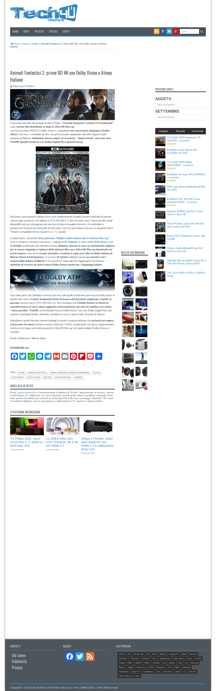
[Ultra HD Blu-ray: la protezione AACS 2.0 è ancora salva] (128, 277)
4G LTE (122, 654)
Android (163, 654)
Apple (183, 654)
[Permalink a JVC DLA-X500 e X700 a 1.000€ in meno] (160, 280)
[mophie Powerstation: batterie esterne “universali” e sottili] (141, 345)
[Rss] (156, 31)
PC (169, 667)
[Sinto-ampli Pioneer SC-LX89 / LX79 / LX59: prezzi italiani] (141, 264)
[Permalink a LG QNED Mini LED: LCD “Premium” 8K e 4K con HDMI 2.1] (62, 434)
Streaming (168, 672)
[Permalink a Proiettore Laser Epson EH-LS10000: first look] (160, 157)
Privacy (17, 667)
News (26, 31)
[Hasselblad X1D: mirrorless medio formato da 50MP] (141, 291)
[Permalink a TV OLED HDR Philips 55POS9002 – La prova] (160, 169)
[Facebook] (163, 31)
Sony (158, 672)
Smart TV (136, 672)
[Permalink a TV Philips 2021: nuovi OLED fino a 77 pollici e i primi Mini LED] (27, 434)
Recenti (180, 131)
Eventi (66, 31)
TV (184, 672)
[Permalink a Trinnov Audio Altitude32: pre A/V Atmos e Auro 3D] (160, 255)
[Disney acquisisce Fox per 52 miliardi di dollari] (128, 385)
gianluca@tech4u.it (27, 392)
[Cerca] (201, 31)
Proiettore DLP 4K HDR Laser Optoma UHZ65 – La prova (183, 200)
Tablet (177, 672)
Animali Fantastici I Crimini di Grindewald (69, 372)
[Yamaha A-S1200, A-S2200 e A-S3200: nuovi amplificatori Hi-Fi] (128, 264)
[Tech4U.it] (44, 19)
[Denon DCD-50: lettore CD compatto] (128, 358)
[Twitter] (169, 31)
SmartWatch (148, 672)
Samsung (186, 667)
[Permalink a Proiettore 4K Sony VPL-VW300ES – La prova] (160, 182)
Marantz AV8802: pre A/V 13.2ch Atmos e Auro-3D (185, 213)
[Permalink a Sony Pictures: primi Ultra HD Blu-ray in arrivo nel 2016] (160, 231)
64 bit (154, 654)
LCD (180, 663)
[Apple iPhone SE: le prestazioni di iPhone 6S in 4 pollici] (141, 277)
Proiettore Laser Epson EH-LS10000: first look (182, 151)
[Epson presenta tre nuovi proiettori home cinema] (141, 385)
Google (122, 663)
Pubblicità (19, 661)
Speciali (53, 31)
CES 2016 (134, 658)
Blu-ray (96, 372)
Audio (35, 43)
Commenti (197, 131)
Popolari (163, 131)
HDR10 (138, 663)
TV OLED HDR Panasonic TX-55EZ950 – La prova (184, 139)
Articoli (39, 31)
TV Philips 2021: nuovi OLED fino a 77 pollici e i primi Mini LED (26, 442)
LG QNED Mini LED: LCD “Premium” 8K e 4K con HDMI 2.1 (62, 442)
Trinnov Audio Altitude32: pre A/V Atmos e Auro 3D (185, 250)
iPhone (172, 663)
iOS (164, 663)
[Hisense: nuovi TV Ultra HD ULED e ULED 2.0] (141, 318)
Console (145, 658)
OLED (150, 667)
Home (15, 31)
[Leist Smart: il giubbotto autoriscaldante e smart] (141, 304)
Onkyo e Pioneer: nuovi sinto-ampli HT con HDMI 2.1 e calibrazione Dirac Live (97, 444)
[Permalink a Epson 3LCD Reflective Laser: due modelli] (160, 243)
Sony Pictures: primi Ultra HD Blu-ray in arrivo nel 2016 (186, 225)
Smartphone (124, 672)
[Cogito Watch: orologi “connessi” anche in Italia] (128, 371)
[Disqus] (62, 503)
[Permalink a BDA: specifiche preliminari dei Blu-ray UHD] (160, 194)
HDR (130, 663)
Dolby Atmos (18, 377)
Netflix (130, 667)
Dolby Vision (34, 377)
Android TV (173, 654)
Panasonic (161, 667)
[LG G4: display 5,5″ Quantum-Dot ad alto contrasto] (128, 331)
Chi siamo (19, 655)
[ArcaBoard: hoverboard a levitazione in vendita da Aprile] (141, 358)
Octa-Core (140, 667)
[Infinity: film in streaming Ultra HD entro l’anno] (128, 304)
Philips (176, 667)
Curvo (154, 658)
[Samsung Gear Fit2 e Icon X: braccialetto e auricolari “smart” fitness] (128, 345)
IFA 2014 (156, 663)
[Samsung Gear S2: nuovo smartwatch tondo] (128, 291)
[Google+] (175, 31)
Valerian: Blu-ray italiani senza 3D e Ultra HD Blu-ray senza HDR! (186, 262)
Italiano (47, 377)
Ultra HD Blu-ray (63, 377)
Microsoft (194, 663)
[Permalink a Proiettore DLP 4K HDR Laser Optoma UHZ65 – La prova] (160, 206)
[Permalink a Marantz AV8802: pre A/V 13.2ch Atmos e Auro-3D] (160, 219)
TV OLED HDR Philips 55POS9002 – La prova (180, 164)
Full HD (198, 658)
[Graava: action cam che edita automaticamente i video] (128, 318)
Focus (189, 658)
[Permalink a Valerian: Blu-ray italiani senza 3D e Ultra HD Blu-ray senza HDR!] (160, 268)
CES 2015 (123, 658)
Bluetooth (193, 654)
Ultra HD (192, 672)
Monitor (122, 667)
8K (148, 654)
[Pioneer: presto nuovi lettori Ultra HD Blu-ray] (141, 331)
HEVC (147, 663)
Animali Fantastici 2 (37, 372)
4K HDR (21, 372)
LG (186, 663)
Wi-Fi (138, 676)
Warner (78, 377)
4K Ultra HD (138, 654)
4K (129, 654)
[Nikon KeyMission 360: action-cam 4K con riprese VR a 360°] (141, 371)
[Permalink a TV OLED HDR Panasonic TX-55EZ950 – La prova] (160, 145)
